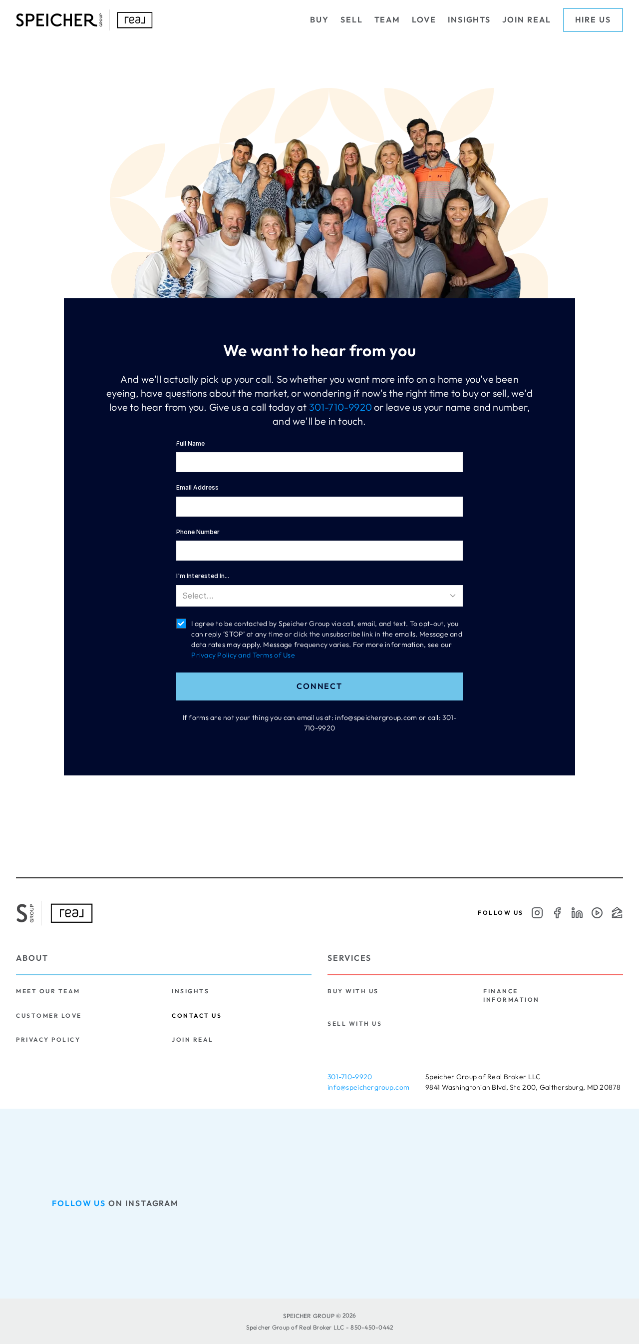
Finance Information (511, 995)
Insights (190, 991)
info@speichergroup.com (368, 1087)
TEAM (387, 19)
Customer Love (49, 1015)
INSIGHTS (469, 19)
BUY (319, 19)
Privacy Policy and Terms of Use (243, 655)
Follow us (79, 1203)
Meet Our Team (48, 991)
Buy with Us (353, 991)
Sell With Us (354, 1023)
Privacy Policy (48, 1039)
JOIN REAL (526, 19)
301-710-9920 (340, 407)
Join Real (193, 1039)
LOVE (424, 19)
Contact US (197, 1015)
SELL (351, 19)
